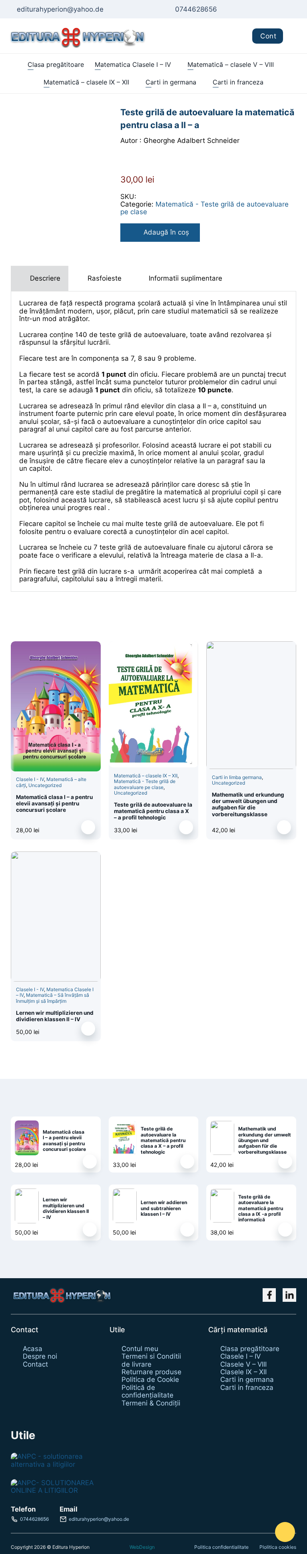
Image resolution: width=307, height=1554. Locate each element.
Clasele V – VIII (243, 1364)
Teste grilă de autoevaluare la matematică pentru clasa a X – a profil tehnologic (153, 811)
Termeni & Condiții (151, 1403)
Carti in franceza (238, 82)
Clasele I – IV (240, 1356)
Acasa (32, 1349)
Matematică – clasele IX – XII (86, 82)
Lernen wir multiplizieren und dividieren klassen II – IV (55, 1016)
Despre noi (40, 1356)
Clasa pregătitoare (56, 64)
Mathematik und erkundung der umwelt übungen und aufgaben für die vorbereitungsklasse (248, 804)
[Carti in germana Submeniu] (200, 82)
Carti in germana (171, 82)
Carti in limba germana (237, 777)
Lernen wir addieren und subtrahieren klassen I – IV (164, 1208)
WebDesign (142, 1547)
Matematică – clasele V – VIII (230, 64)
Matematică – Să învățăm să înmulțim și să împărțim (52, 998)
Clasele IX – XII (243, 1372)
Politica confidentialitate (221, 1547)
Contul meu (140, 1349)
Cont (268, 36)
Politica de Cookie (150, 1379)
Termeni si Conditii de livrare (151, 1360)
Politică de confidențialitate (147, 1391)
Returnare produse (151, 1372)
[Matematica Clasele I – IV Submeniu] (175, 64)
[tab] (39, 278)
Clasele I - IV (30, 779)
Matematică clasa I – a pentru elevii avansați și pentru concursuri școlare (54, 803)
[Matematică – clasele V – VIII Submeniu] (277, 64)
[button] (88, 827)
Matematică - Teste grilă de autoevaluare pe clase (204, 208)
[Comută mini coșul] (295, 35)
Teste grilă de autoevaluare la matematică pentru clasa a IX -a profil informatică (260, 1208)
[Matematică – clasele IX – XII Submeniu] (133, 82)
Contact (35, 1364)
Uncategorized (45, 785)
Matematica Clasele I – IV (133, 64)
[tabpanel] (153, 441)
